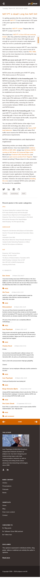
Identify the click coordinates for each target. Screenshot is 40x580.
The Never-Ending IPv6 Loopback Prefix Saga (15, 210)
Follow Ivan (8, 534)
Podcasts (5, 489)
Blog (3, 509)
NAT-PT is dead (17, 28)
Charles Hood (7, 346)
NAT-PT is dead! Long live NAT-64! (19, 14)
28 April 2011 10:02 (25, 389)
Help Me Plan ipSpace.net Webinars (12, 244)
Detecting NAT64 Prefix (8, 264)
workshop (14, 193)
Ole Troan (5, 292)
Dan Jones (6, 275)
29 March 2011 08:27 (18, 275)
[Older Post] (35, 422)
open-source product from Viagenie (20, 157)
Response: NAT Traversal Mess (11, 253)
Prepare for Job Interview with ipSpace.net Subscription (17, 230)
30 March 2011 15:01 (20, 346)
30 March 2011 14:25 (20, 307)
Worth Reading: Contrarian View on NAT (13, 260)
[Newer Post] (4, 422)
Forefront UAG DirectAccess (21, 154)
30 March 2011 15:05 (21, 378)
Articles (4, 483)
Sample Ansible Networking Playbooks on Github (16, 242)
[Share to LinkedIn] (8, 189)
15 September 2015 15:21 (24, 403)
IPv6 (5, 193)
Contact (4, 515)
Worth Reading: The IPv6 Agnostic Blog (13, 221)
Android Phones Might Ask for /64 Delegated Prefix (16, 215)
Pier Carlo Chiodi (8, 403)
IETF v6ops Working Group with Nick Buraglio (15, 212)
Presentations (6, 486)
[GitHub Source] (18, 189)
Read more (6, 557)
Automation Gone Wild (8, 237)
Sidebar (38, 40)
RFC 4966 (32, 51)
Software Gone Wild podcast (14, 531)
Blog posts (8, 528)
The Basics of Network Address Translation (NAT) (16, 258)
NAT (23, 193)
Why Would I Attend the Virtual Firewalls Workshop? (16, 239)
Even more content (8, 512)
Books (4, 492)
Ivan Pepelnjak (7, 329)
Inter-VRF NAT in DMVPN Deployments (13, 262)
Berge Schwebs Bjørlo (10, 389)
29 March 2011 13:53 (17, 292)
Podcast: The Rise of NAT (9, 255)
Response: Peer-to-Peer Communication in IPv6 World (17, 217)
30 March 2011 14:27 (21, 329)
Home (20, 422)
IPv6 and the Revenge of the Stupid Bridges (14, 219)
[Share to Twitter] (3, 189)
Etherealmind (7, 307)
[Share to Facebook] (13, 189)
